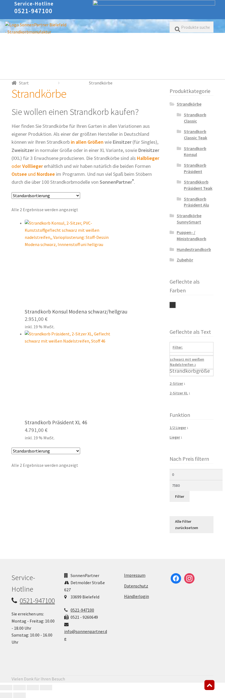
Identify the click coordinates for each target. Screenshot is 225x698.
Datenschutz (136, 586)
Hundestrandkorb (194, 249)
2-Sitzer (176, 383)
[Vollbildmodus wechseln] (19, 687)
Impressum (134, 575)
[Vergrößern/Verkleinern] (6, 687)
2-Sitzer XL (179, 393)
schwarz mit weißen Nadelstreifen (173, 305)
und (33, 174)
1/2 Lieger (178, 427)
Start (24, 83)
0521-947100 (33, 11)
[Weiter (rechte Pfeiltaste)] (19, 695)
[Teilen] (33, 687)
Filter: (178, 347)
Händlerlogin (136, 596)
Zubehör (185, 259)
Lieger (175, 437)
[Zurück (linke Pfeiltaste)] (6, 695)
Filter (179, 496)
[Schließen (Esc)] (46, 687)
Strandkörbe (189, 104)
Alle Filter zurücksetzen (186, 524)
